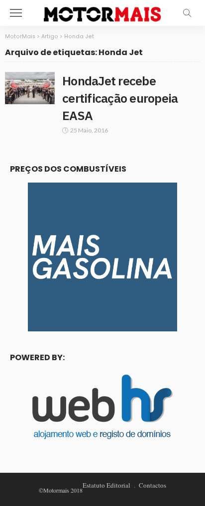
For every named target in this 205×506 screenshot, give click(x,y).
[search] (187, 13)
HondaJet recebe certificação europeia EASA (120, 98)
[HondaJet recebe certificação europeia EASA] (30, 88)
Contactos (152, 485)
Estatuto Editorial (106, 485)
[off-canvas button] (16, 13)
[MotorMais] (102, 11)
